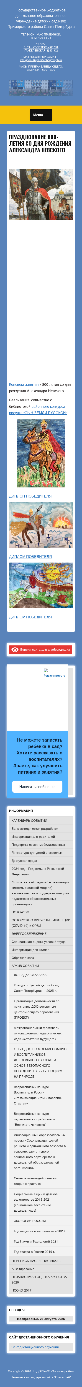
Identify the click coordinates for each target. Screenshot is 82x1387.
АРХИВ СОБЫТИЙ (25, 965)
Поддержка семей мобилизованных (38, 844)
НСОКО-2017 (21, 1290)
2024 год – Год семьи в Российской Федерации (38, 871)
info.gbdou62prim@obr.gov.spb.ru (41, 60)
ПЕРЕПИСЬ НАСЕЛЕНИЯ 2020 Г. (36, 1260)
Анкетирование (23, 1268)
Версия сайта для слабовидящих (44, 649)
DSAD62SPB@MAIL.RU (46, 57)
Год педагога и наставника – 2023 (39, 1231)
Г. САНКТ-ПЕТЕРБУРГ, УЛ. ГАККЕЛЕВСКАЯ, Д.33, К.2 (41, 48)
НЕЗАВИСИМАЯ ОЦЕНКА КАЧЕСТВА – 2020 (40, 1279)
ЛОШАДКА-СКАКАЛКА (30, 974)
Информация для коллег (30, 949)
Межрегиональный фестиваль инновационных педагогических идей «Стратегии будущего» (38, 1033)
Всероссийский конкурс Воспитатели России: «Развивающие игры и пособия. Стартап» (38, 1094)
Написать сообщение (37, 787)
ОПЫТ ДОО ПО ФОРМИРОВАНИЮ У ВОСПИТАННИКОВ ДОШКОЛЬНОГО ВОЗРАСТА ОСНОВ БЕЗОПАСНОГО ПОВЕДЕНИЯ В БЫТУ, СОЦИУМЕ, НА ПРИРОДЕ (40, 1063)
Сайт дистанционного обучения (35, 1346)
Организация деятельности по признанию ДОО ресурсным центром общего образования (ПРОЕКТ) (36, 1009)
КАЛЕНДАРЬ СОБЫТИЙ (29, 820)
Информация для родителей (33, 836)
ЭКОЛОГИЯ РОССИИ (30, 1220)
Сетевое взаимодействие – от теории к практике (36, 1181)
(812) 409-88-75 (41, 37)
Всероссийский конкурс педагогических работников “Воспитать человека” (34, 1119)
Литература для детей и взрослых (37, 852)
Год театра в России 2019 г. (34, 1251)
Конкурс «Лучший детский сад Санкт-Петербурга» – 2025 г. (36, 988)
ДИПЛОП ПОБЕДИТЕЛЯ (30, 496)
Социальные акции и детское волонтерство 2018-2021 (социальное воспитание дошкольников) (36, 1202)
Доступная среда (24, 860)
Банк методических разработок (35, 828)
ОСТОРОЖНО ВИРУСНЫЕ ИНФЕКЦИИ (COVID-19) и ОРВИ (41, 923)
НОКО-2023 (20, 912)
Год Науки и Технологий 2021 (36, 1241)
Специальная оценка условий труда (39, 941)
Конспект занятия (24, 384)
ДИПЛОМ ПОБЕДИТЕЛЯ (30, 556)
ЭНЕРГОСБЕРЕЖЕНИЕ (29, 933)
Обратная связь (23, 957)
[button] (41, 115)
